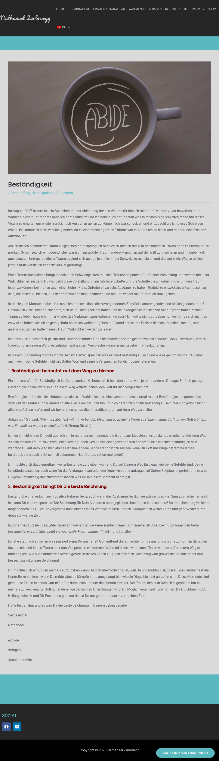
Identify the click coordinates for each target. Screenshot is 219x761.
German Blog (20, 193)
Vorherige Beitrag (15, 685)
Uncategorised (42, 193)
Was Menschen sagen (145, 9)
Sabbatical (81, 9)
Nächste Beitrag (204, 685)
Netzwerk (173, 9)
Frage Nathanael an (109, 9)
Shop (212, 9)
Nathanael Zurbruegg (25, 18)
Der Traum (192, 9)
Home (60, 9)
